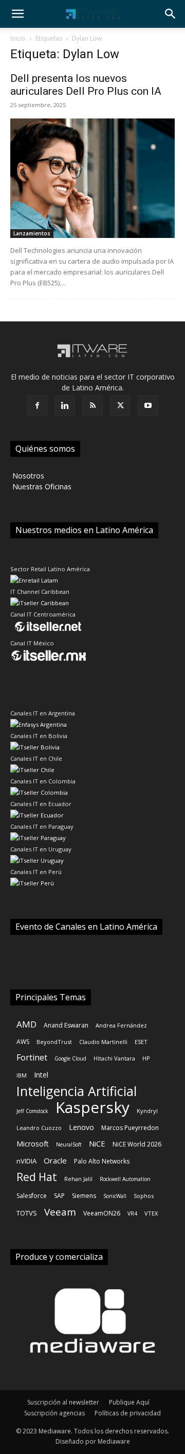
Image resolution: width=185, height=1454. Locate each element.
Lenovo (81, 1127)
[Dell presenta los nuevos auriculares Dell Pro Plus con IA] (92, 178)
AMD (26, 1024)
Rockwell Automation (125, 1179)
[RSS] (92, 406)
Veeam (60, 1212)
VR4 (132, 1213)
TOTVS (26, 1213)
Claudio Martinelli (103, 1042)
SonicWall (114, 1196)
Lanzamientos (31, 233)
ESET (141, 1042)
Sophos (144, 1196)
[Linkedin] (64, 406)
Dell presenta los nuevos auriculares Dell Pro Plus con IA (85, 84)
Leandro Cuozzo (39, 1128)
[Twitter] (120, 406)
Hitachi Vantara (114, 1058)
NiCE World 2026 (137, 1144)
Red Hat (36, 1177)
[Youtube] (148, 406)
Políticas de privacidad (128, 1413)
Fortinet (31, 1057)
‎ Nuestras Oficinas (40, 486)
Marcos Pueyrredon (130, 1127)
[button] (17, 14)
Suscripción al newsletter (63, 1402)
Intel (41, 1075)
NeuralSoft (69, 1144)
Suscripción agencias (54, 1413)
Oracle (55, 1160)
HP (146, 1058)
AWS (22, 1041)
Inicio (18, 38)
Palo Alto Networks (102, 1161)
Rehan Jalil (78, 1179)
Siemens (84, 1195)
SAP (59, 1195)
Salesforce (31, 1195)
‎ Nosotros (27, 476)
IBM (21, 1075)
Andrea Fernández (121, 1025)
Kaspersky (92, 1107)
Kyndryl (147, 1111)
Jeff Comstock (32, 1111)
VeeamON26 (101, 1213)
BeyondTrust (54, 1042)
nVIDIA (26, 1161)
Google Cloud (70, 1058)
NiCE (97, 1143)
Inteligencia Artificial (76, 1091)
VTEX (151, 1213)
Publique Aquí (129, 1402)
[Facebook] (37, 406)
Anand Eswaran (66, 1025)
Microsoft (32, 1144)
